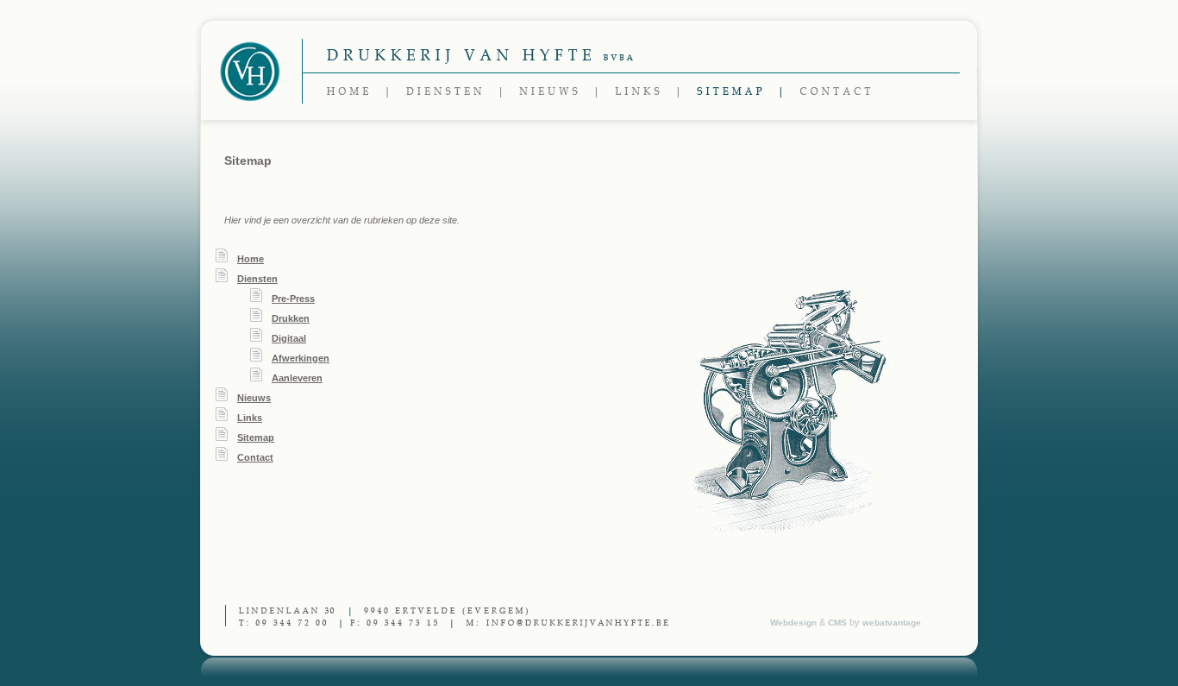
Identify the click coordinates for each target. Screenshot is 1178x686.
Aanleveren (297, 378)
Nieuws (254, 398)
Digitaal (289, 338)
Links (249, 417)
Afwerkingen (300, 358)
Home (250, 259)
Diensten (257, 279)
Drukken (291, 318)
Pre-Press (293, 298)
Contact (255, 457)
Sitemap (255, 437)
